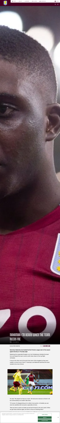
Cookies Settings (45, 414)
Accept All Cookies (45, 420)
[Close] (58, 417)
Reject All (44, 417)
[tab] (14, 1)
